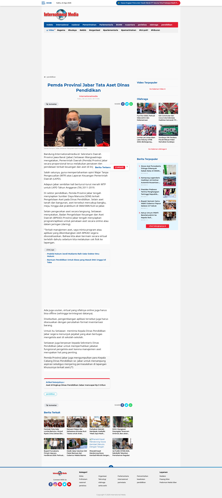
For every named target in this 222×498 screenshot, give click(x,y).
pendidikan (166, 25)
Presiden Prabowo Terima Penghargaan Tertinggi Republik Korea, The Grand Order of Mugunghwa (150, 191)
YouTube (71, 487)
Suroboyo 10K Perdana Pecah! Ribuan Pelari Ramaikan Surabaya (168, 140)
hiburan (156, 30)
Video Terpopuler (147, 82)
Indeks (50, 25)
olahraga (154, 25)
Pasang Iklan (165, 479)
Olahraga (142, 99)
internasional (62, 25)
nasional (76, 25)
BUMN (119, 25)
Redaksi (163, 476)
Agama (61, 30)
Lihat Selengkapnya (157, 226)
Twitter (65, 487)
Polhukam (83, 479)
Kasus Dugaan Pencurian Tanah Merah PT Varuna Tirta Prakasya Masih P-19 (149, 3)
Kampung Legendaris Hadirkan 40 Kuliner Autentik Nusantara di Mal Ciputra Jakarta (151, 180)
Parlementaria (106, 25)
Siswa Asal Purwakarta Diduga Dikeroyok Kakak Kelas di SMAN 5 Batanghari (151, 168)
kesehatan (141, 479)
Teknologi (102, 479)
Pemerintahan (89, 25)
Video (51, 30)
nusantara (130, 25)
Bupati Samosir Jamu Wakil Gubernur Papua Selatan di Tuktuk (151, 203)
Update (120, 167)
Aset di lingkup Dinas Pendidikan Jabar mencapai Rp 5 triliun (76, 385)
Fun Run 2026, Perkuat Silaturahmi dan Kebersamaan (146, 118)
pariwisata (122, 482)
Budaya (73, 30)
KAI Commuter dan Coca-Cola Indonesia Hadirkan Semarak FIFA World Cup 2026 (168, 118)
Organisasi (95, 30)
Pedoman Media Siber (168, 482)
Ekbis (83, 30)
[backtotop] (111, 467)
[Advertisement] (111, 53)
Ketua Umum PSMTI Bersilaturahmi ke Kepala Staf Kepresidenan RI (150, 215)
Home (49, 3)
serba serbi (102, 486)
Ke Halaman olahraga (156, 149)
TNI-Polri (144, 30)
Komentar (52, 104)
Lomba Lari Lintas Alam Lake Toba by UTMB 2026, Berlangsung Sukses (146, 140)
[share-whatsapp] (131, 104)
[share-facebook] (123, 104)
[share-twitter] (127, 104)
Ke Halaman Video (157, 89)
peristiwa (142, 25)
